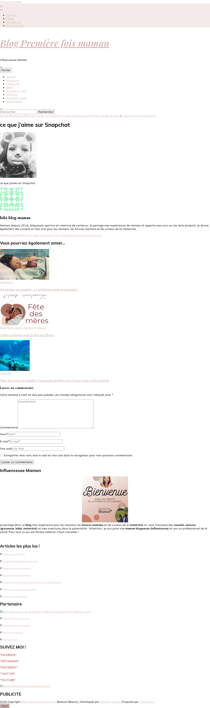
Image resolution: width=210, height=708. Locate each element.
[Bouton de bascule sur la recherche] (1, 108)
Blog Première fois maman (54, 43)
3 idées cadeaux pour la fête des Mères (27, 335)
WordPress (146, 702)
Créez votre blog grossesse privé (16, 618)
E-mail (5, 441)
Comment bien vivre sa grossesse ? (17, 568)
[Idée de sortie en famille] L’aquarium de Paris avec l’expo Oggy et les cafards (54, 380)
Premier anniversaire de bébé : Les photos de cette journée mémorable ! (32, 582)
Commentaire (9, 427)
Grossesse (12, 80)
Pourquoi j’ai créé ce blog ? (14, 554)
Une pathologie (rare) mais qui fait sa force (20, 561)
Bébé (9, 87)
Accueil (11, 77)
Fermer (5, 70)
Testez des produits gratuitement (16, 625)
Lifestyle (11, 94)
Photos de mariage (10, 639)
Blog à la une (14, 25)
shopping (18, 116)
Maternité (12, 84)
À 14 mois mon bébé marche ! (15, 596)
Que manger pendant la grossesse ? (17, 575)
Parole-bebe (14, 101)
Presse (10, 18)
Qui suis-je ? (14, 22)
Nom (4, 434)
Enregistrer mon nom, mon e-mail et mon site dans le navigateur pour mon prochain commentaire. (68, 455)
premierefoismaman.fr (36, 686)
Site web (6, 448)
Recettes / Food (16, 98)
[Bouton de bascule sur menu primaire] (1, 67)
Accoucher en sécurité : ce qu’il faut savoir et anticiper (39, 289)
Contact (11, 15)
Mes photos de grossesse (13, 632)
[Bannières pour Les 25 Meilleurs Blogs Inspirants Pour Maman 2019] (45, 612)
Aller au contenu (11, 2)
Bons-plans (14, 328)
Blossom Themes (111, 702)
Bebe (3, 328)
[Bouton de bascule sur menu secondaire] (1, 6)
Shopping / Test (16, 91)
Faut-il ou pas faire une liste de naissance (20, 589)
